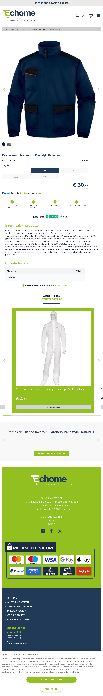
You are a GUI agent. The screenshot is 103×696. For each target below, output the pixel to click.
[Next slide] (99, 89)
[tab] (7, 415)
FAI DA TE (13, 29)
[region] (51, 673)
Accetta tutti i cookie (51, 679)
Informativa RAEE (17, 619)
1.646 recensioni (14, 636)
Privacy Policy (15, 611)
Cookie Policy (15, 615)
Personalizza (51, 689)
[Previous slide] (4, 440)
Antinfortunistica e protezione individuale (33, 29)
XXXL (45, 177)
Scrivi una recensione (52, 453)
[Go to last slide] (4, 89)
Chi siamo (12, 598)
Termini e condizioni (19, 606)
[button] (3, 144)
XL (74, 170)
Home (5, 29)
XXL (16, 177)
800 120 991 (62, 285)
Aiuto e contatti (17, 602)
